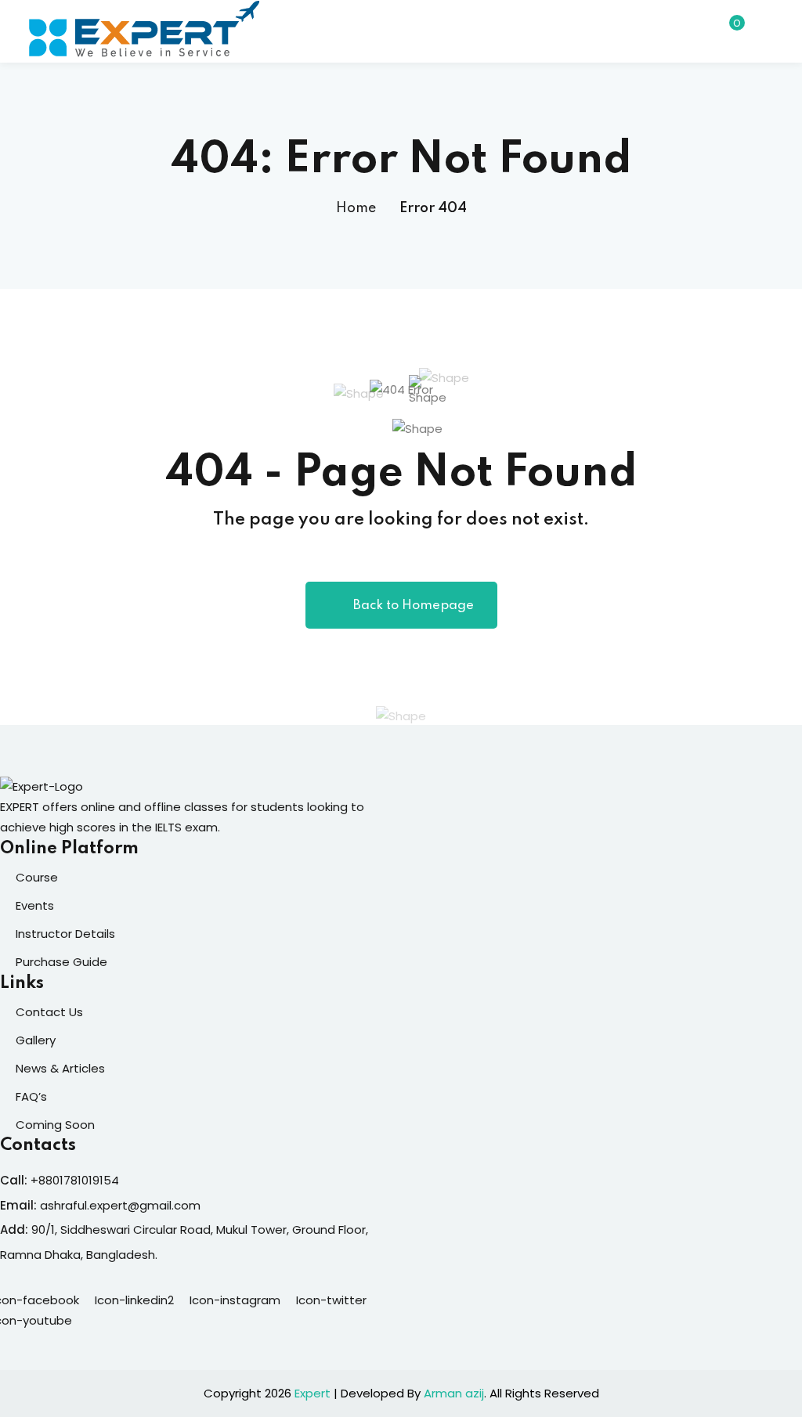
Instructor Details (65, 933)
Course (37, 877)
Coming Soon (55, 1124)
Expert (312, 1393)
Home (356, 208)
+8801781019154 (75, 1180)
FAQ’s (31, 1096)
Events (35, 905)
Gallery (36, 1040)
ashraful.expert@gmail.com (120, 1205)
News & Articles (60, 1068)
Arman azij (454, 1393)
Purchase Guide (61, 962)
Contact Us (49, 1012)
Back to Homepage (413, 605)
